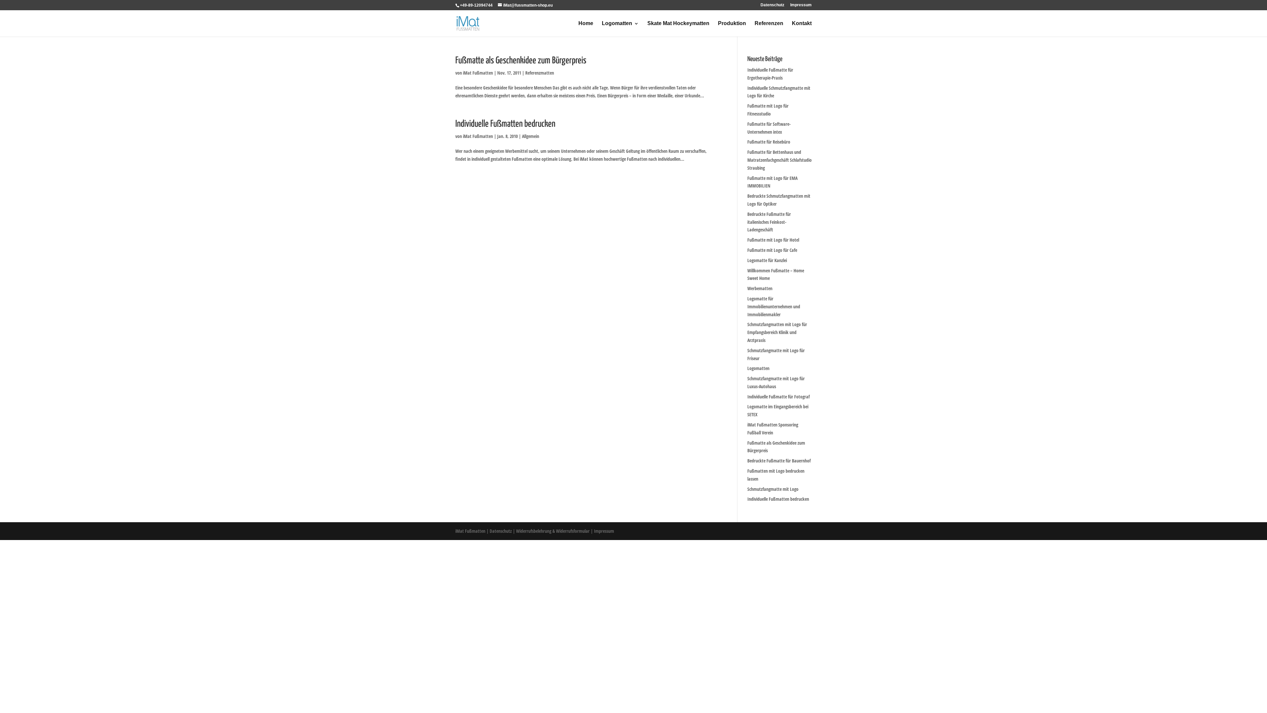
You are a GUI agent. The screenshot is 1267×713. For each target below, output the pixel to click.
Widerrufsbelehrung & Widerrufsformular (553, 531)
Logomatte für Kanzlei (767, 260)
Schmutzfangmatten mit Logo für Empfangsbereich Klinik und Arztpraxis (777, 332)
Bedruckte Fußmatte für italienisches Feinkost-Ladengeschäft (769, 222)
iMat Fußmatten (478, 73)
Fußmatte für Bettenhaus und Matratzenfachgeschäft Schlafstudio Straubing (779, 160)
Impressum (801, 5)
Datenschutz (772, 5)
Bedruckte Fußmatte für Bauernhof (779, 461)
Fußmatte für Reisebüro (768, 142)
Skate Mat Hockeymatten (678, 23)
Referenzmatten (539, 73)
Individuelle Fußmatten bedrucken (505, 124)
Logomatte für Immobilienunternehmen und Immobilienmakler (773, 306)
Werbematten (759, 288)
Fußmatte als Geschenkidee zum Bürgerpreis (520, 60)
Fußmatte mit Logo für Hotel (773, 240)
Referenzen (769, 23)
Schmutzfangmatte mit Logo (772, 489)
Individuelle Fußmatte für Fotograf (778, 396)
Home (585, 23)
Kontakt (802, 23)
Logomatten (617, 23)
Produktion (732, 23)
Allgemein (530, 136)
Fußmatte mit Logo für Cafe (772, 250)
